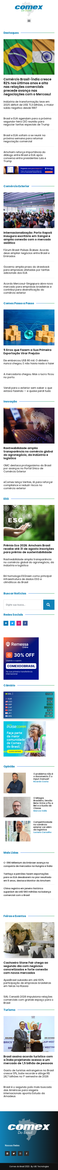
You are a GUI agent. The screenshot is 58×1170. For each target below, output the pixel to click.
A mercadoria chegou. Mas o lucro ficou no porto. (29, 375)
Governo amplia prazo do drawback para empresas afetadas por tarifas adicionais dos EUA (27, 270)
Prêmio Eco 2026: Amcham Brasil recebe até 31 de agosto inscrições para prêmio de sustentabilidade (29, 548)
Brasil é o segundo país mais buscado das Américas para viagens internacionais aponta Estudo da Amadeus (28, 1091)
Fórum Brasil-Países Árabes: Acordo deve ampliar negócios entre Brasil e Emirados (27, 253)
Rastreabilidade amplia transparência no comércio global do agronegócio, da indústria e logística (28, 453)
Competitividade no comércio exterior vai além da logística (42, 826)
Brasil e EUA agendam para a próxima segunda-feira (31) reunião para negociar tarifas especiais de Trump (27, 121)
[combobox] (23, 605)
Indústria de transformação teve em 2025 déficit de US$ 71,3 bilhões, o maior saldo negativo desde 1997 (29, 104)
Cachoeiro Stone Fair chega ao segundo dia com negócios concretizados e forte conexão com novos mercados (26, 968)
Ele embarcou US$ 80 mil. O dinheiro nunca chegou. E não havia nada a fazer (29, 362)
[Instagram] (18, 623)
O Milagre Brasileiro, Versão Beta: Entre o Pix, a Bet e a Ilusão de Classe (43, 803)
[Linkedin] (6, 623)
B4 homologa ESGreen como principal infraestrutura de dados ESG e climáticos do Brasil (28, 579)
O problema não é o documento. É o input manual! (43, 776)
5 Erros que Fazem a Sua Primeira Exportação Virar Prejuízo (27, 351)
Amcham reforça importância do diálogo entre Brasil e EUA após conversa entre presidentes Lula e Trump (25, 156)
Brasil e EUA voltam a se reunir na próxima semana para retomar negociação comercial (24, 138)
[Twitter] (12, 623)
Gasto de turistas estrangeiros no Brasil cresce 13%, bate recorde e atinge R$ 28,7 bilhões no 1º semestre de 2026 (29, 1073)
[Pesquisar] (48, 605)
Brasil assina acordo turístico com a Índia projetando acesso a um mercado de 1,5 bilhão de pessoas (28, 1059)
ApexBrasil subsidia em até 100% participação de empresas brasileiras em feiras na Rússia (27, 983)
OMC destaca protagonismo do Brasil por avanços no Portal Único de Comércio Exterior (27, 468)
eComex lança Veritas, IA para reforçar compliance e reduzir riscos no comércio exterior (28, 485)
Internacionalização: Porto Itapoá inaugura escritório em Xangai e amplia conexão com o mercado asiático (28, 238)
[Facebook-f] (25, 623)
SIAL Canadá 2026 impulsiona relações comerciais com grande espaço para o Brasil (28, 999)
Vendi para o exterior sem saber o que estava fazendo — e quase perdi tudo (28, 389)
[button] (29, 20)
